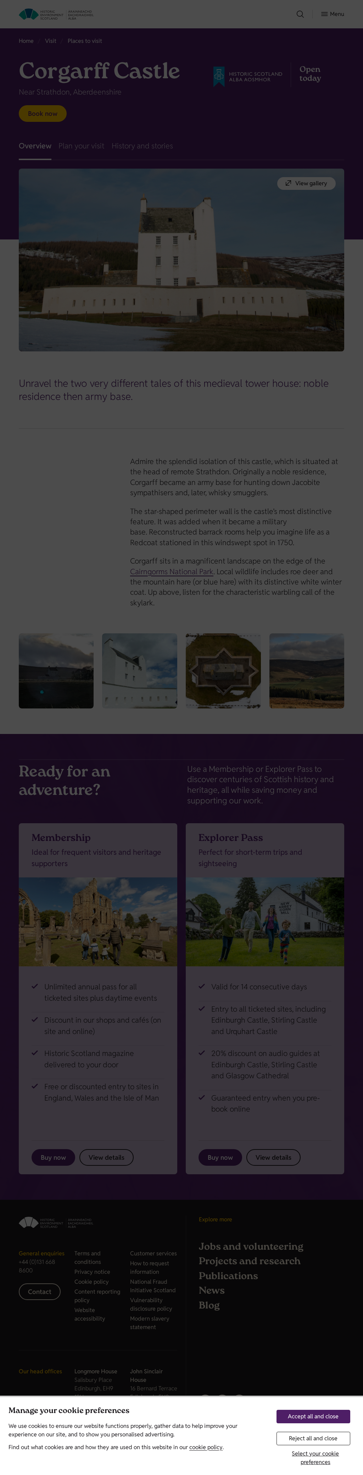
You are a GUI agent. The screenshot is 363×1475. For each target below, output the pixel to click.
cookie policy (206, 1447)
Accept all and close (313, 1416)
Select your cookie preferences (315, 1458)
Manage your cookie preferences (69, 1411)
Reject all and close (313, 1438)
